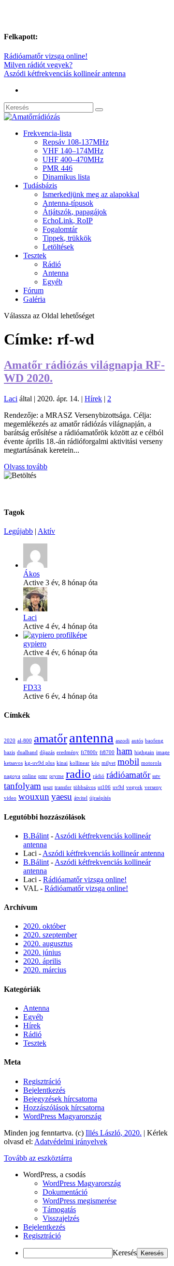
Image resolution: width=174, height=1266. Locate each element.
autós (137, 740)
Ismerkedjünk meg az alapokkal (91, 194)
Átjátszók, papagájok (75, 212)
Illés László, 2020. (114, 1133)
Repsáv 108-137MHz (76, 142)
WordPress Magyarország (62, 1116)
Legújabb (18, 531)
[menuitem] (96, 1174)
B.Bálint (36, 836)
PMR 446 (57, 168)
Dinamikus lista (66, 177)
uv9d (118, 787)
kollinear (79, 763)
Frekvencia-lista (47, 133)
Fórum (33, 290)
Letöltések (58, 247)
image (163, 752)
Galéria (34, 299)
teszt (48, 787)
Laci (10, 399)
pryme (56, 776)
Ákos (31, 574)
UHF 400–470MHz (73, 159)
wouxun (33, 796)
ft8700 (107, 752)
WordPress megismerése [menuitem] (79, 1201)
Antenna (56, 273)
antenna (91, 737)
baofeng (154, 740)
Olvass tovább (25, 466)
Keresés (125, 1253)
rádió (98, 776)
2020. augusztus (47, 943)
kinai (62, 763)
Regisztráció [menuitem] (42, 1236)
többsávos (84, 787)
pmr (42, 776)
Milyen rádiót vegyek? (38, 65)
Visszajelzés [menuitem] (61, 1218)
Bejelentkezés (44, 1090)
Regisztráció (42, 1081)
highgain (144, 752)
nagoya (12, 776)
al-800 (24, 740)
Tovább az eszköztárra (38, 1158)
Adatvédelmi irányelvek (70, 1141)
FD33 (32, 687)
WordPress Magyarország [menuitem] (82, 1183)
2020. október (44, 926)
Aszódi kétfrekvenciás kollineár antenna (65, 73)
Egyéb (52, 282)
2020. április (42, 961)
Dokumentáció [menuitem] (65, 1192)
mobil (128, 761)
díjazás (47, 752)
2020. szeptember (50, 935)
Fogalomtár (60, 229)
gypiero (34, 644)
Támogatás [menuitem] (59, 1209)
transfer (63, 787)
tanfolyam (22, 786)
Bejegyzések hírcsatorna (60, 1099)
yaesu (61, 796)
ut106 (104, 787)
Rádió (52, 264)
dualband (27, 752)
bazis (9, 752)
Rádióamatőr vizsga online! (45, 56)
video (10, 798)
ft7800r (89, 752)
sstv (156, 776)
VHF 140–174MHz (73, 151)
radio (78, 773)
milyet (109, 763)
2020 (9, 740)
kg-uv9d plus (40, 763)
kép (95, 763)
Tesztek (34, 255)
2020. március (44, 970)
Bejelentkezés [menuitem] (44, 1227)
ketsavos (13, 763)
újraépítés (100, 798)
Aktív (46, 531)
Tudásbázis (40, 185)
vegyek (134, 787)
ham (124, 751)
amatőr (50, 738)
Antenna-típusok (68, 203)
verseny (153, 787)
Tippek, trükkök (67, 238)
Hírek (93, 399)
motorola (151, 763)
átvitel (80, 798)
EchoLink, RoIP (68, 220)
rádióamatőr (128, 775)
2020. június (42, 952)
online (29, 776)
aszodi (123, 740)
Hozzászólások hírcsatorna (63, 1107)
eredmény (68, 752)
